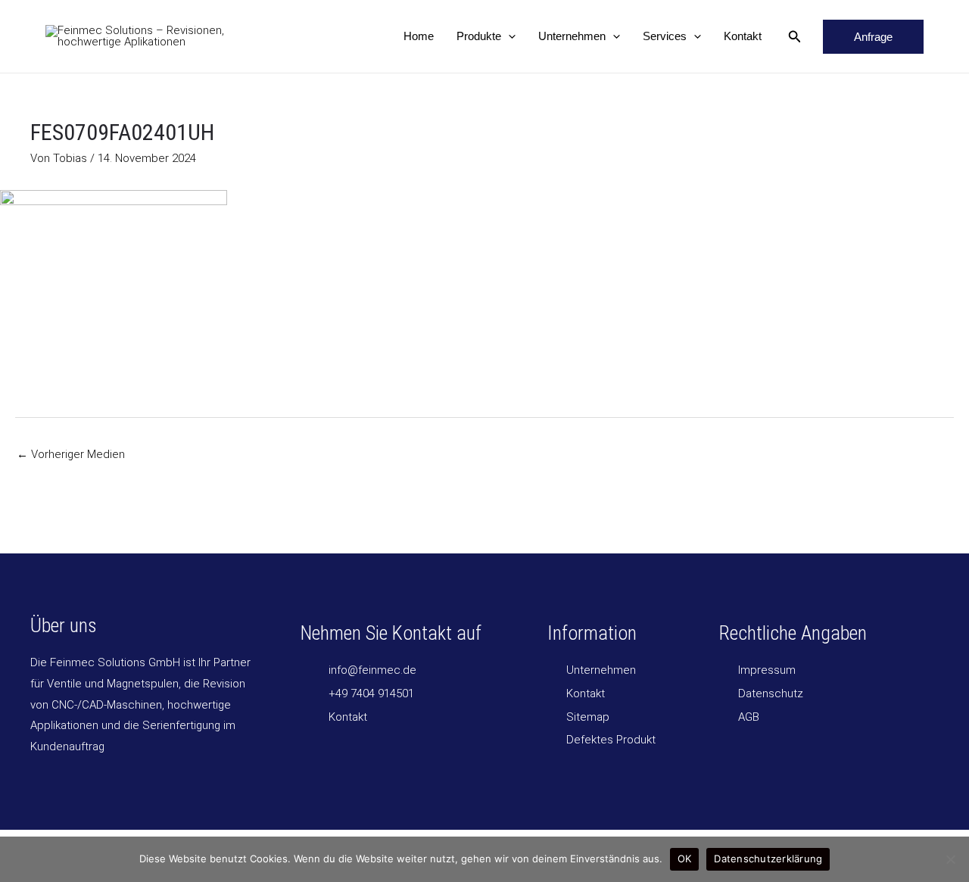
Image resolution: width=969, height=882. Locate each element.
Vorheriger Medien (71, 454)
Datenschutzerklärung (768, 858)
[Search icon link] (795, 38)
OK (685, 858)
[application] (508, 36)
